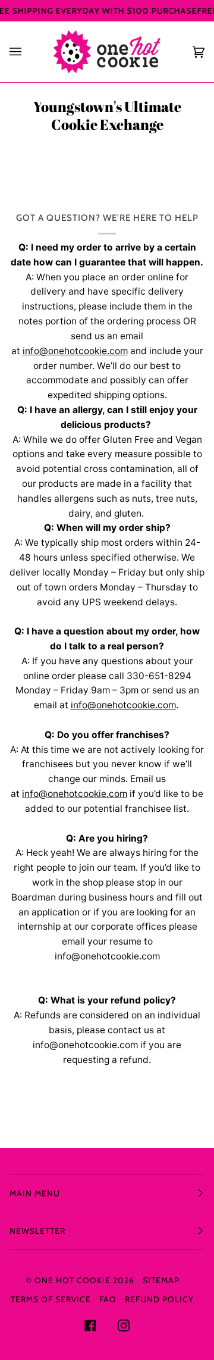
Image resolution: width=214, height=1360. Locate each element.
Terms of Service (51, 1299)
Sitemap (161, 1280)
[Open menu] (27, 51)
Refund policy (159, 1299)
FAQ (108, 1299)
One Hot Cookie (72, 1280)
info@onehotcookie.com (75, 351)
